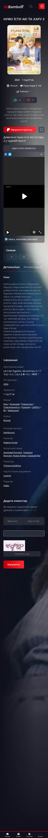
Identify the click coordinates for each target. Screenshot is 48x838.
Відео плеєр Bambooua (24, 148)
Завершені (13, 410)
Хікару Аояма (19, 455)
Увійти (42, 6)
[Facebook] (5, 154)
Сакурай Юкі (33, 455)
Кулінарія (15, 404)
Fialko (6, 485)
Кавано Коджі (10, 442)
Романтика (27, 404)
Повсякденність (11, 407)
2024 (17, 79)
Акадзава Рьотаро (12, 452)
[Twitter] (9, 154)
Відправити (13, 564)
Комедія (26, 407)
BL (4, 410)
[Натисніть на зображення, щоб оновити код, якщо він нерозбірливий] (14, 545)
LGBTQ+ (36, 407)
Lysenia (7, 475)
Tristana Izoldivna (12, 465)
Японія (13, 85)
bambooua (9, 432)
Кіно (5, 404)
